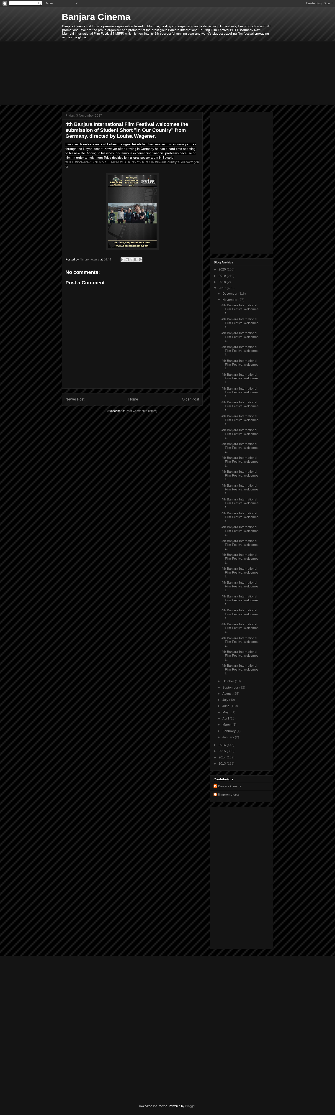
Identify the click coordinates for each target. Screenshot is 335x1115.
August (227, 693)
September (230, 687)
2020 (223, 269)
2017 (223, 288)
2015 (223, 751)
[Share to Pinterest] (140, 259)
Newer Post (74, 399)
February (229, 731)
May (225, 712)
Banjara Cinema (96, 17)
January (228, 737)
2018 (223, 282)
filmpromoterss (229, 794)
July (225, 700)
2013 (223, 763)
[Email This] (123, 259)
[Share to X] (131, 259)
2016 (223, 745)
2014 (223, 757)
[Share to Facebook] (136, 259)
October (228, 681)
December (230, 293)
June (226, 706)
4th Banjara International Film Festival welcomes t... (240, 309)
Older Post (190, 399)
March (227, 724)
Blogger (190, 1106)
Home (133, 399)
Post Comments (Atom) (141, 411)
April (226, 718)
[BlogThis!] (127, 259)
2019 (223, 276)
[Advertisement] (167, 73)
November (230, 299)
